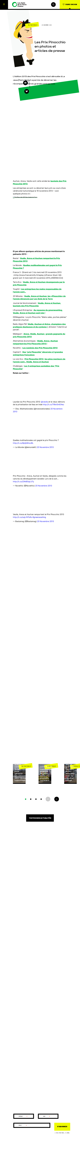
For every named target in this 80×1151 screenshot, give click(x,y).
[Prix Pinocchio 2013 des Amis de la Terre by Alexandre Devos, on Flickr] (40, 223)
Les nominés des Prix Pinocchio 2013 (40, 348)
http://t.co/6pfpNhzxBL (23, 443)
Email (23, 1125)
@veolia (44, 402)
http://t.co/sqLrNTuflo (22, 517)
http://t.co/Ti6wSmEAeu (53, 404)
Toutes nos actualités (40, 818)
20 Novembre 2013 (45, 447)
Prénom (23, 1116)
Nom (46, 1116)
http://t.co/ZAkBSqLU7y (23, 481)
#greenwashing (39, 517)
